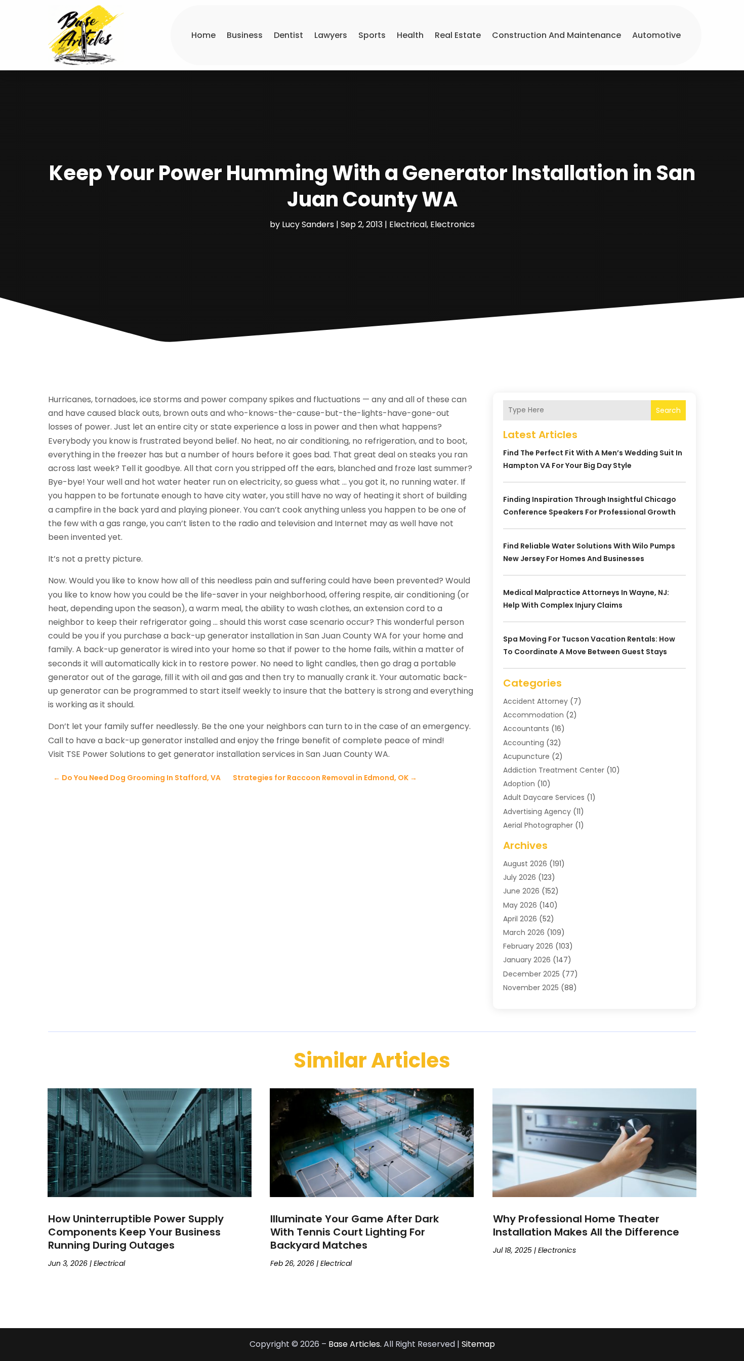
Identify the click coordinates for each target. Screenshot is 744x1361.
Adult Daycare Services (544, 797)
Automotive (656, 35)
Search (668, 410)
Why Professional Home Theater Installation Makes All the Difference (586, 1225)
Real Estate (458, 35)
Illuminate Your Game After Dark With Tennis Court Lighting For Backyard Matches (354, 1232)
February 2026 (528, 946)
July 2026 (519, 877)
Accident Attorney (535, 701)
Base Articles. (355, 1344)
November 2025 (531, 988)
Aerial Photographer (538, 825)
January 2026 (527, 960)
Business (245, 35)
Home (203, 35)
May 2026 (520, 905)
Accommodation (533, 715)
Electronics (452, 224)
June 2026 (521, 891)
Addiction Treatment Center (553, 770)
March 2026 (524, 932)
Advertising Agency (537, 811)
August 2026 (525, 864)
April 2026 (520, 919)
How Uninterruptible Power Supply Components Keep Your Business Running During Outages (136, 1232)
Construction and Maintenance (556, 35)
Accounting (523, 743)
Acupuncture (526, 756)
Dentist (288, 35)
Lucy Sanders (308, 224)
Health (410, 35)
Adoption (519, 784)
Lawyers (330, 35)
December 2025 (531, 974)
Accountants (526, 729)
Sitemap (478, 1344)
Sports (372, 35)
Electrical (408, 224)
